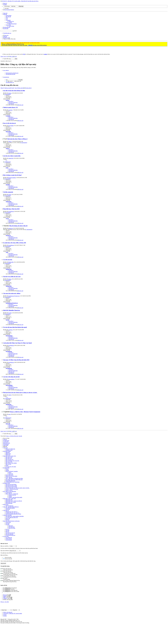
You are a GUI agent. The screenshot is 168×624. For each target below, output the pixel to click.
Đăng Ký (5, 3)
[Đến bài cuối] (20, 104)
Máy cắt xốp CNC (9, 459)
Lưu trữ (4, 614)
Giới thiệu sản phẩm (7, 515)
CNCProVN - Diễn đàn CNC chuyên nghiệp (12, 613)
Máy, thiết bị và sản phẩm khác (9, 491)
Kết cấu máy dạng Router (11, 484)
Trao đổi (7, 530)
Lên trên (20, 436)
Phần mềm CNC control (11, 502)
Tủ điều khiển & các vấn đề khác (12, 482)
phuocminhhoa (11, 379)
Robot (7, 465)
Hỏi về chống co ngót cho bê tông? (12, 175)
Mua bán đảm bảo (9, 534)
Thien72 (10, 141)
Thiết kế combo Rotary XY (10, 107)
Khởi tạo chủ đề (7, 88)
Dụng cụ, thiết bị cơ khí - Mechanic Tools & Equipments (25, 411)
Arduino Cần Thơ (12, 495)
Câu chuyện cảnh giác (10, 532)
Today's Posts (11, 26)
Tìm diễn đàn (6, 444)
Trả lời (12, 88)
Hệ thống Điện (6, 467)
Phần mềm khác (9, 503)
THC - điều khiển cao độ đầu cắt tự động (14, 478)
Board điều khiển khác (10, 480)
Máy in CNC (8, 464)
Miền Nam (8, 454)
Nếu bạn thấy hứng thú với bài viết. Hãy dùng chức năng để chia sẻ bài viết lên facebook (24, 45)
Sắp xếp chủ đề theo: (5, 550)
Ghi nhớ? (6, 8)
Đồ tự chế (8, 518)
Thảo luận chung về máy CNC (9, 456)
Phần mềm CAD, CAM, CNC (9, 498)
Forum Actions (9, 22)
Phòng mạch (5, 504)
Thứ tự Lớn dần (8, 557)
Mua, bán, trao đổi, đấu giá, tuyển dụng (11, 521)
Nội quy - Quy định (5, 601)
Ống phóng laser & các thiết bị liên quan (14, 479)
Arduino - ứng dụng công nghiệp (15, 497)
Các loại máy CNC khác (11, 466)
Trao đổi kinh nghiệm (10, 508)
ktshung (9, 279)
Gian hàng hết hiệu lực (10, 535)
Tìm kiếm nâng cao (7, 33)
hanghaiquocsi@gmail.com (13, 296)
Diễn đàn (5, 14)
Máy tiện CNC (9, 458)
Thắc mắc (8, 509)
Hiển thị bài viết (17, 81)
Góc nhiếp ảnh (9, 537)
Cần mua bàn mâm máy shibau (11, 293)
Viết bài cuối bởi (20, 88)
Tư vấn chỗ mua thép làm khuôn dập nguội (15, 327)
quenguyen (10, 228)
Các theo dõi (5, 441)
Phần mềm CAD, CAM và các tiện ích (14, 500)
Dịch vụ (7, 529)
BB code (5, 594)
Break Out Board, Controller (12, 471)
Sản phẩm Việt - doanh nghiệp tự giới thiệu (15, 516)
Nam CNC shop (11, 528)
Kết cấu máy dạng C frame (11, 485)
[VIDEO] (5, 598)
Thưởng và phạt (9, 450)
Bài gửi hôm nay (6, 27)
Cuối (12, 56)
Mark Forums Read (12, 23)
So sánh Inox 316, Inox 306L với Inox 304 (14, 242)
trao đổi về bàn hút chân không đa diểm (14, 90)
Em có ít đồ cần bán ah (9, 123)
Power (7, 469)
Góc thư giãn (6, 536)
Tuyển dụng (8, 522)
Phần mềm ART (9, 499)
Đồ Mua (7, 519)
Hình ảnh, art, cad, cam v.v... (12, 511)
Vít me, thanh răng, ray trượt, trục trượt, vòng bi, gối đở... (18, 487)
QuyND (10, 312)
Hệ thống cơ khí (6, 37)
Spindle (7, 470)
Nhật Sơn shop (11, 526)
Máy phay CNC (9, 457)
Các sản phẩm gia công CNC (12, 517)
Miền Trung (8, 453)
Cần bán (7, 524)
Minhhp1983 (11, 262)
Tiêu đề (2, 88)
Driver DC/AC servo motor (11, 476)
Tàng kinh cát (6, 510)
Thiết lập (5, 439)
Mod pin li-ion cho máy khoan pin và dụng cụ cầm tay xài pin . (20, 392)
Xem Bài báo (11, 103)
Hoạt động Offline (7, 451)
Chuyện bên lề (9, 539)
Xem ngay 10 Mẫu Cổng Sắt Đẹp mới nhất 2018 (16, 360)
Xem (16, 88)
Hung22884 (10, 125)
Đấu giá (7, 531)
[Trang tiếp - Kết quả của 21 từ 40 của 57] (9, 56)
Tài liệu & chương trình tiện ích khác (13, 513)
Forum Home (8, 15)
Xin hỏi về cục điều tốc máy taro (12, 276)
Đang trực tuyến (6, 443)
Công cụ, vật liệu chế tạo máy (12, 489)
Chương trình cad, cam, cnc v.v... (12, 512)
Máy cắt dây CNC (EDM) (11, 463)
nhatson (9, 93)
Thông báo (5, 447)
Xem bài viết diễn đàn (13, 102)
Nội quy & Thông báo (10, 448)
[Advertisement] (67, 51)
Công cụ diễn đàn (6, 70)
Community (8, 20)
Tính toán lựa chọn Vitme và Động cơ (17, 139)
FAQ (7, 17)
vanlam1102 (10, 158)
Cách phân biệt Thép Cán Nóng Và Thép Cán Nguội (17, 343)
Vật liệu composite (8, 192)
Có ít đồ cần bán (7, 259)
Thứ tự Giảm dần (8, 558)
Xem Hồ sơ (10, 101)
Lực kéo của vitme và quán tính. (12, 155)
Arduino (10, 496)
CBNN (9, 395)
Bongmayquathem (12, 177)
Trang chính (5, 445)
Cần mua (8, 523)
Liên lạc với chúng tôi (7, 612)
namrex (9, 194)
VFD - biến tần (9, 477)
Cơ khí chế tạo (9, 492)
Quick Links (8, 24)
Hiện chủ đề (9, 81)
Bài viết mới (8, 16)
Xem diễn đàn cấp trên (10, 74)
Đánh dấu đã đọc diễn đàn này (12, 73)
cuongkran (10, 329)
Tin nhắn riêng (6, 440)
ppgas (9, 414)
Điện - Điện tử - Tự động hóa (12, 493)
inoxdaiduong (11, 211)
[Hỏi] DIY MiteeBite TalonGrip (11, 310)
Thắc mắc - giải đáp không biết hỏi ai (11, 506)
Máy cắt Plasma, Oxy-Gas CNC (12, 460)
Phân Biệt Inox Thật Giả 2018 (11, 209)
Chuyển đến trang (7, 58)
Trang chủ (5, 13)
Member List (11, 21)
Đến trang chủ (11, 354)
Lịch (7, 19)
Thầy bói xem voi (9, 505)
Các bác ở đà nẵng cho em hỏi (11, 376)
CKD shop (10, 525)
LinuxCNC (10, 473)
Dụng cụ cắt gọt (9, 490)
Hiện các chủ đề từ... (5, 546)
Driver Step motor (9, 474)
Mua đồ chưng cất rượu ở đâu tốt (18, 225)
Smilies (4, 596)
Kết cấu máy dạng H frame (11, 486)
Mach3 (9, 472)
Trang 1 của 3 (3, 56)
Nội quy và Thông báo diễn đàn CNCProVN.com (13, 44)
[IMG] (4, 597)
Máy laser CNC (9, 461)
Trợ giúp (5, 4)
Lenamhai (10, 110)
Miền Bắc (8, 452)
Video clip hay (9, 538)
